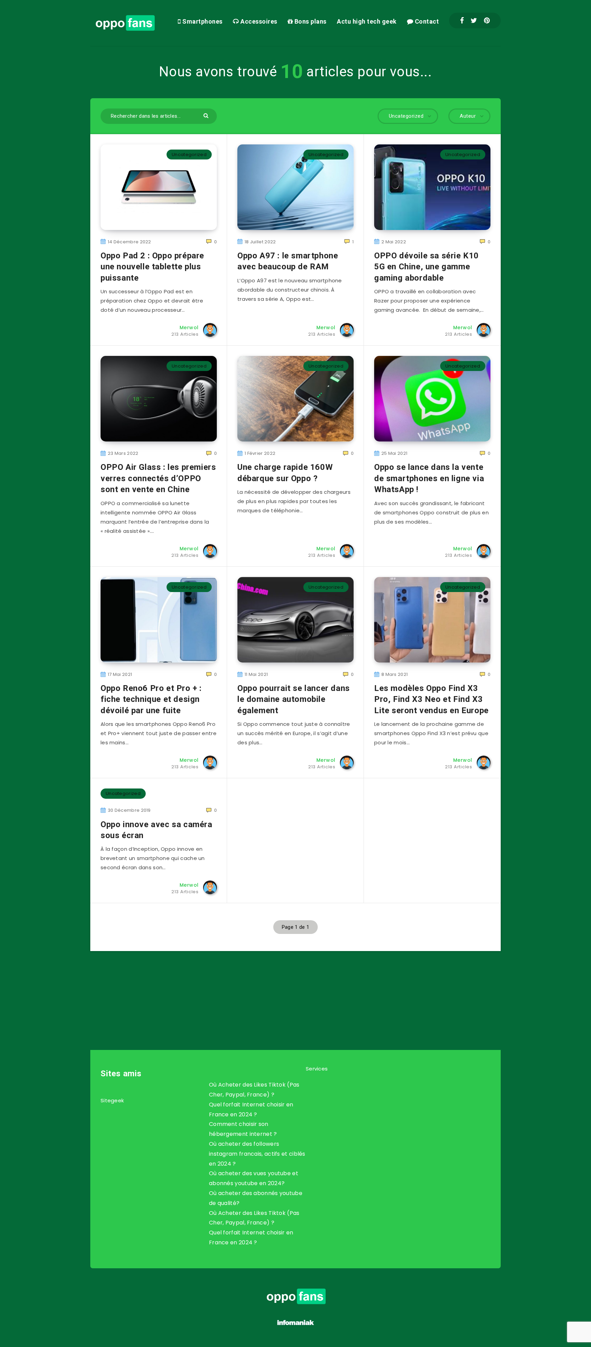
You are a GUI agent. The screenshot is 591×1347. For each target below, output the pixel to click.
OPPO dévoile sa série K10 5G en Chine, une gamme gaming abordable (426, 267)
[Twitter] (474, 20)
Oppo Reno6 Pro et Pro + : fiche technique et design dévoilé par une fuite (151, 699)
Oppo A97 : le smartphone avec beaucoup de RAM (287, 261)
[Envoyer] (206, 115)
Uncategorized (189, 154)
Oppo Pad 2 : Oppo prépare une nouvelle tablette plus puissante (152, 267)
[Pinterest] (487, 20)
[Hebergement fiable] (295, 1326)
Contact (426, 21)
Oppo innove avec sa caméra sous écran (156, 830)
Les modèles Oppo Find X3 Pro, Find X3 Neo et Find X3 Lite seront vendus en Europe (431, 699)
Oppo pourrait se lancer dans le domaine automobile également (293, 699)
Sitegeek (112, 1100)
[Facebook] (462, 20)
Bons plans (310, 21)
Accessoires (258, 21)
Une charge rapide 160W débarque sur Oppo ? (285, 472)
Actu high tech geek (367, 21)
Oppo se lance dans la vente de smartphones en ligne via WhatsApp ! (429, 478)
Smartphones (202, 21)
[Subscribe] (273, 987)
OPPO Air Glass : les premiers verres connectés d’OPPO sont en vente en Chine (158, 478)
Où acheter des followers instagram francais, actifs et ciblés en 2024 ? (257, 1154)
